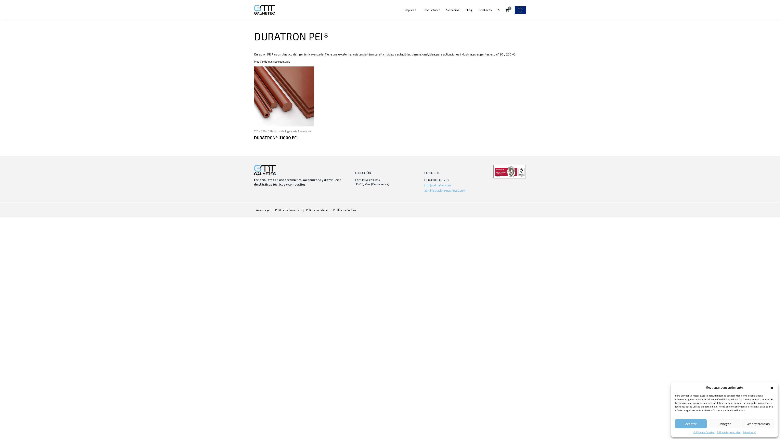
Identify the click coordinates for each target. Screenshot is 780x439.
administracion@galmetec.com (445, 190)
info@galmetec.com (437, 185)
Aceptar (691, 424)
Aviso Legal (749, 432)
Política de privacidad (729, 432)
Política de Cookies (704, 432)
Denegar (725, 424)
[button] (772, 387)
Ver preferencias (758, 424)
